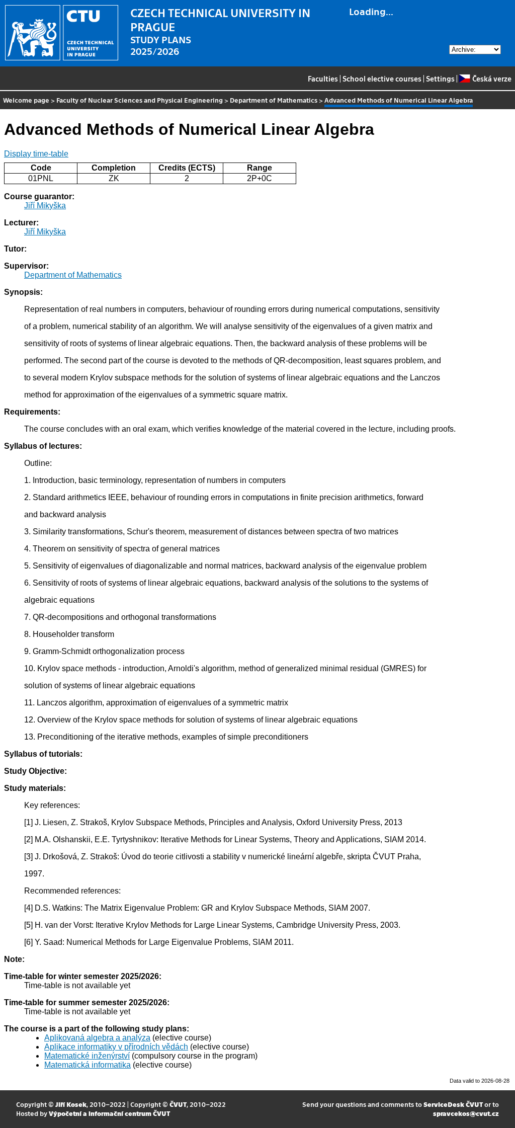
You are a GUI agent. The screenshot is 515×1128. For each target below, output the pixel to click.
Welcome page (26, 100)
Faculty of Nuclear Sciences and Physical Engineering (139, 100)
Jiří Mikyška (45, 205)
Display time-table (36, 153)
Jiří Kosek (71, 1104)
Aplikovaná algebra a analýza (97, 1037)
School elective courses (381, 78)
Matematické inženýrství (87, 1056)
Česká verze (491, 78)
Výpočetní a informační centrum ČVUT (109, 1113)
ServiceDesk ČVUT (453, 1104)
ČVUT (178, 1104)
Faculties (323, 78)
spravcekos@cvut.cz (466, 1113)
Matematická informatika (87, 1065)
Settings (440, 78)
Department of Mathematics (273, 100)
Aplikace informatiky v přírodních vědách (116, 1046)
